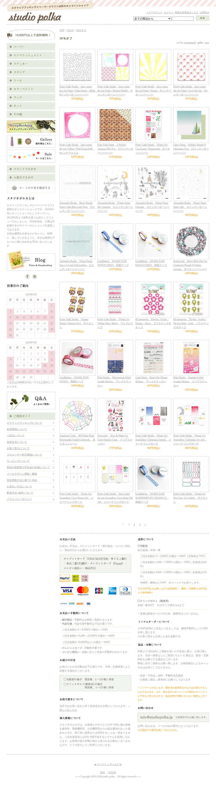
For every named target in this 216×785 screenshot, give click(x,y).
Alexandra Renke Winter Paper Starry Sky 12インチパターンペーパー (190, 207)
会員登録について (17, 429)
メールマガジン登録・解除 (22, 473)
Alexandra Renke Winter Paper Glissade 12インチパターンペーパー (152, 207)
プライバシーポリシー (19, 499)
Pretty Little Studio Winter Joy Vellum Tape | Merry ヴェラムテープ (115, 323)
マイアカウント (154, 12)
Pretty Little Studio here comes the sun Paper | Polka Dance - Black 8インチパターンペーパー (78, 90)
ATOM (112, 772)
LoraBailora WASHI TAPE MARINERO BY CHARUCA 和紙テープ (152, 497)
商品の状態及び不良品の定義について (28, 467)
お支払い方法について (19, 486)
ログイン (168, 12)
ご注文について (15, 435)
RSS (102, 772)
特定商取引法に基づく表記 (22, 480)
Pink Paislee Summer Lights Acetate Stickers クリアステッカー (190, 381)
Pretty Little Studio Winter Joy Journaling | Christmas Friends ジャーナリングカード (153, 439)
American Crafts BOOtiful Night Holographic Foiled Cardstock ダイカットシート (77, 439)
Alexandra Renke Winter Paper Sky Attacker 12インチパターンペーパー (115, 207)
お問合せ (204, 12)
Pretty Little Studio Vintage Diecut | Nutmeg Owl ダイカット (76, 323)
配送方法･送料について (20, 492)
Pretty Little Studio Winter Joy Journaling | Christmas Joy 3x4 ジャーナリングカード (190, 439)
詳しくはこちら (68, 709)
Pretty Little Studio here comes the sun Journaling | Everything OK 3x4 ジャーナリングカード (115, 497)
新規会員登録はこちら (186, 12)
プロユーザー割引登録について (24, 454)
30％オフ (81, 30)
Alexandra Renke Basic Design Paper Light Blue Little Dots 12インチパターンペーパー (77, 207)
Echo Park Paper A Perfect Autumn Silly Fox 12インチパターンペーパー (115, 148)
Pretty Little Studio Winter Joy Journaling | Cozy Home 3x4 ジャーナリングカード (76, 497)
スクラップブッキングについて (24, 422)
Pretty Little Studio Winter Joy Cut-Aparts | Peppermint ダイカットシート (152, 148)
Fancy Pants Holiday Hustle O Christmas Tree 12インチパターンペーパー (191, 148)
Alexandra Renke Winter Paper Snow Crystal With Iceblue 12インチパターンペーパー (76, 265)
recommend (190, 42)
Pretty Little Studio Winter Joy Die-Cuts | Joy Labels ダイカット (190, 497)
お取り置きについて (18, 448)
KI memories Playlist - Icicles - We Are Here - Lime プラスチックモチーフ (191, 323)
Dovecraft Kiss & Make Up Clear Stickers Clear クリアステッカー (114, 439)
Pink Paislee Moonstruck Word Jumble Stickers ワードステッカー (114, 381)
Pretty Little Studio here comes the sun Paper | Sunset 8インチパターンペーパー (153, 90)
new (207, 42)
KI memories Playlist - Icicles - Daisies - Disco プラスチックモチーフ (153, 323)
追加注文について (17, 442)
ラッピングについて (18, 461)
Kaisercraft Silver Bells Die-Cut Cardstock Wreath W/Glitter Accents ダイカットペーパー (190, 265)
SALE (70, 30)
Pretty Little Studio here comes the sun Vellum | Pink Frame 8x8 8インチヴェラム (77, 148)
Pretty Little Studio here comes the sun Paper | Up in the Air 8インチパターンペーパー (190, 90)
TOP (61, 30)
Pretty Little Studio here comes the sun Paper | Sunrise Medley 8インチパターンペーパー (114, 90)
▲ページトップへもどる (108, 764)
